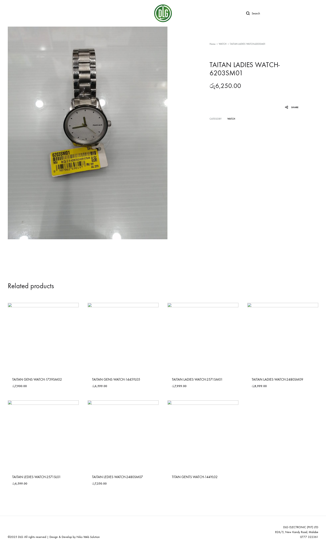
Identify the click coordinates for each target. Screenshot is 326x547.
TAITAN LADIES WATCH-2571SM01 (197, 379)
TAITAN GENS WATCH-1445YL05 (116, 379)
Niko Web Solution (88, 537)
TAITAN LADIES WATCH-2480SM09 (277, 379)
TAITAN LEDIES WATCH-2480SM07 (117, 477)
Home (212, 44)
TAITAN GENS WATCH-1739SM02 (37, 379)
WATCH (222, 44)
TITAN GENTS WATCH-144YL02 (195, 477)
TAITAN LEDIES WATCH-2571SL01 (36, 477)
